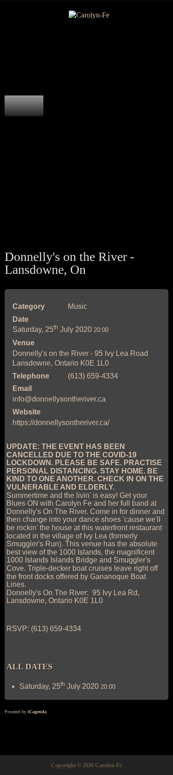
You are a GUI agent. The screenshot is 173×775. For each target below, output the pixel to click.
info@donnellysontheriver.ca (59, 399)
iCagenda (37, 711)
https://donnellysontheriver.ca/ (60, 422)
